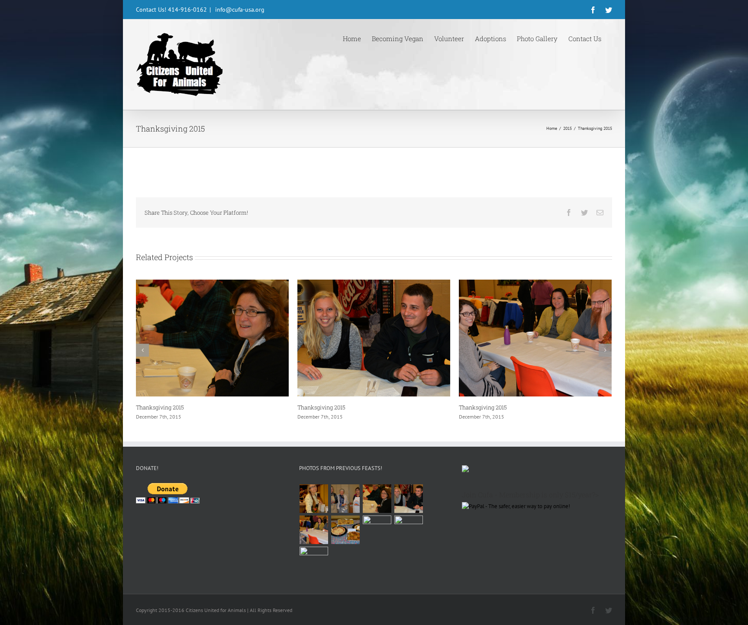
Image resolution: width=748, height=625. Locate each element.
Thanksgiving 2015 (160, 407)
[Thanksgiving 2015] (346, 498)
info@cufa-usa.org (238, 9)
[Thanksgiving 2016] (314, 498)
